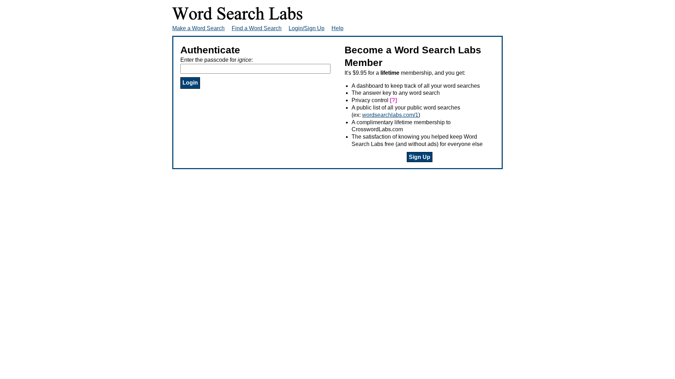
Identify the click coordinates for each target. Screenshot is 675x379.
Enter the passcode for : (216, 60)
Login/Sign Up (306, 28)
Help (337, 28)
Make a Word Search (198, 28)
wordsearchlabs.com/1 (390, 115)
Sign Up (419, 157)
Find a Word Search (257, 28)
